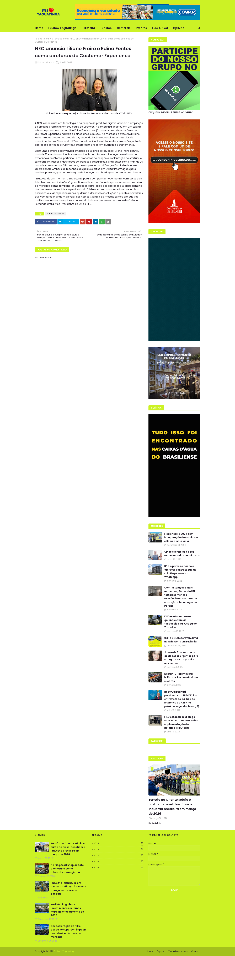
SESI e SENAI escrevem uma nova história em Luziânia (181, 639)
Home (150, 951)
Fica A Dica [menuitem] (160, 28)
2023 (118, 849)
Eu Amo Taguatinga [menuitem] (62, 28)
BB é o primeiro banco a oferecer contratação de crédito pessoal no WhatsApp (180, 571)
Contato (195, 951)
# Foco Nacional (60, 38)
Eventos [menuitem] (141, 28)
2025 (118, 861)
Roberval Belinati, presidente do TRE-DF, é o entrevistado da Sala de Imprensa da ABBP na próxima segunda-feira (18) (181, 699)
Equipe (160, 951)
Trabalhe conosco (178, 951)
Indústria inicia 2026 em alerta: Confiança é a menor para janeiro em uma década (68, 888)
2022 (118, 843)
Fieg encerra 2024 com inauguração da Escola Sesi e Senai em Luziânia (181, 537)
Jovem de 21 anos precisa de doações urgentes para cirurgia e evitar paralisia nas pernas (181, 658)
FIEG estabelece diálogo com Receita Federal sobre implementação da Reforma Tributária (181, 722)
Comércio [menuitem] (124, 28)
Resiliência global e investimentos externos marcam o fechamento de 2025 (67, 910)
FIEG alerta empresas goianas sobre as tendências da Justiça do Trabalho (180, 622)
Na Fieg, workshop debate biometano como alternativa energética (67, 868)
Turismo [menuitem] (106, 28)
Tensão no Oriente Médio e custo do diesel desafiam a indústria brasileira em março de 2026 (172, 806)
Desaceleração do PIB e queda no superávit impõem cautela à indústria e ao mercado (69, 931)
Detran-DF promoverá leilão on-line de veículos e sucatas (181, 677)
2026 (118, 867)
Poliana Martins (46, 62)
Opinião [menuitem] (178, 28)
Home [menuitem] (39, 28)
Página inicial (42, 38)
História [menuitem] (89, 28)
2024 (118, 855)
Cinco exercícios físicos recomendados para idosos (182, 553)
